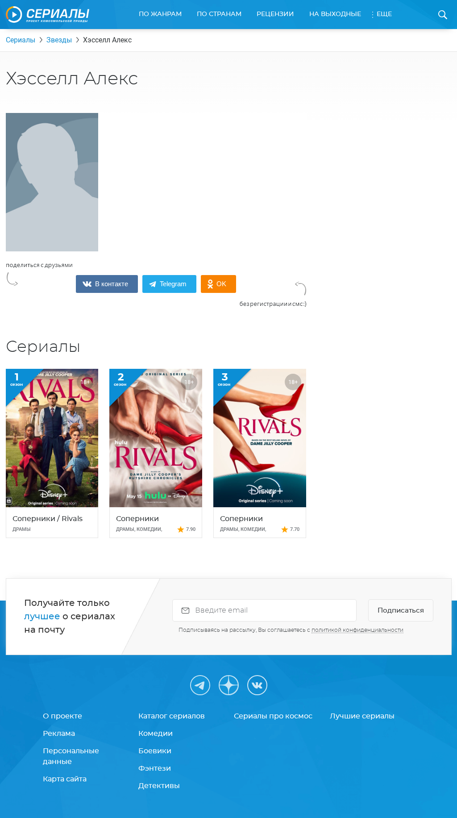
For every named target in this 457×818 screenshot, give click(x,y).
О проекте (62, 716)
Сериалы (20, 40)
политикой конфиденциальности (357, 630)
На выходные (335, 14)
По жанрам (160, 14)
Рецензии (275, 14)
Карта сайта (65, 779)
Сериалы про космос (273, 716)
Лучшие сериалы (362, 716)
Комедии (155, 733)
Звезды (59, 40)
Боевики (154, 751)
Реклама (59, 733)
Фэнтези (154, 768)
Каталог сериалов (171, 716)
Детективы (159, 785)
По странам (219, 14)
